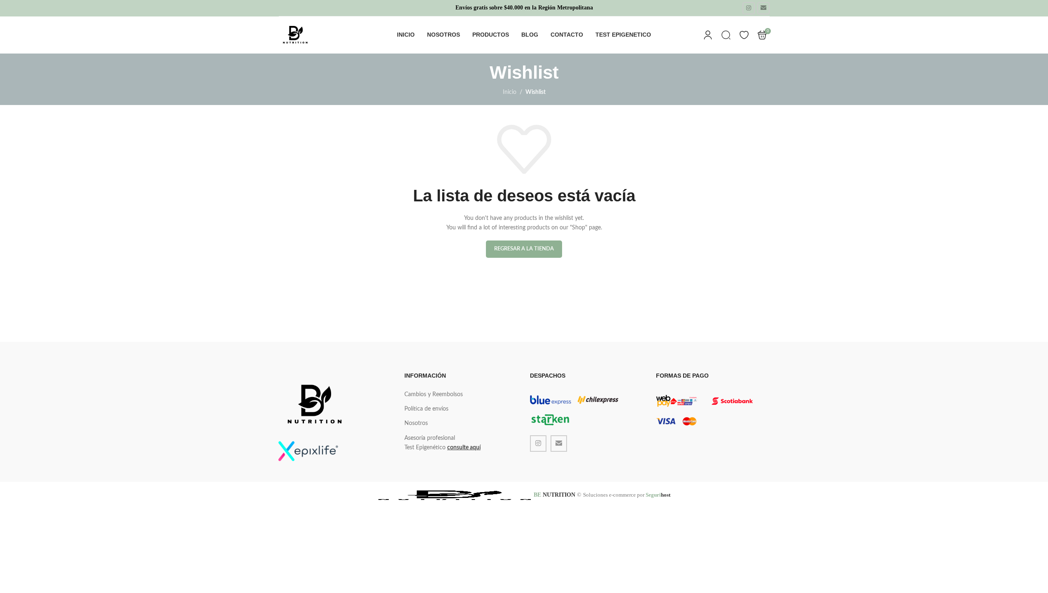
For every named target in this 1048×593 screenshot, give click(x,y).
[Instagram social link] (748, 8)
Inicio (509, 92)
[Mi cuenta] (708, 35)
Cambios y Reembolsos (433, 394)
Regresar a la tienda (524, 249)
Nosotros (416, 423)
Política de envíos (426, 409)
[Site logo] (295, 35)
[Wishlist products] (744, 35)
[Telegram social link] (763, 8)
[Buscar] (726, 35)
